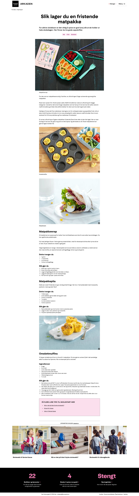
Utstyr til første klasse (50, 411)
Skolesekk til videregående (100, 457)
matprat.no (76, 423)
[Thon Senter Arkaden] (22, 3)
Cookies (101, 494)
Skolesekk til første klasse (22, 457)
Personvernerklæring (109, 494)
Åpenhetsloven (119, 494)
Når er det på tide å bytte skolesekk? (54, 405)
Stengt (112, 4)
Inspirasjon (20, 9)
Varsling (125, 494)
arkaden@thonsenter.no (63, 494)
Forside (14, 9)
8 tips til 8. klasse (48, 408)
